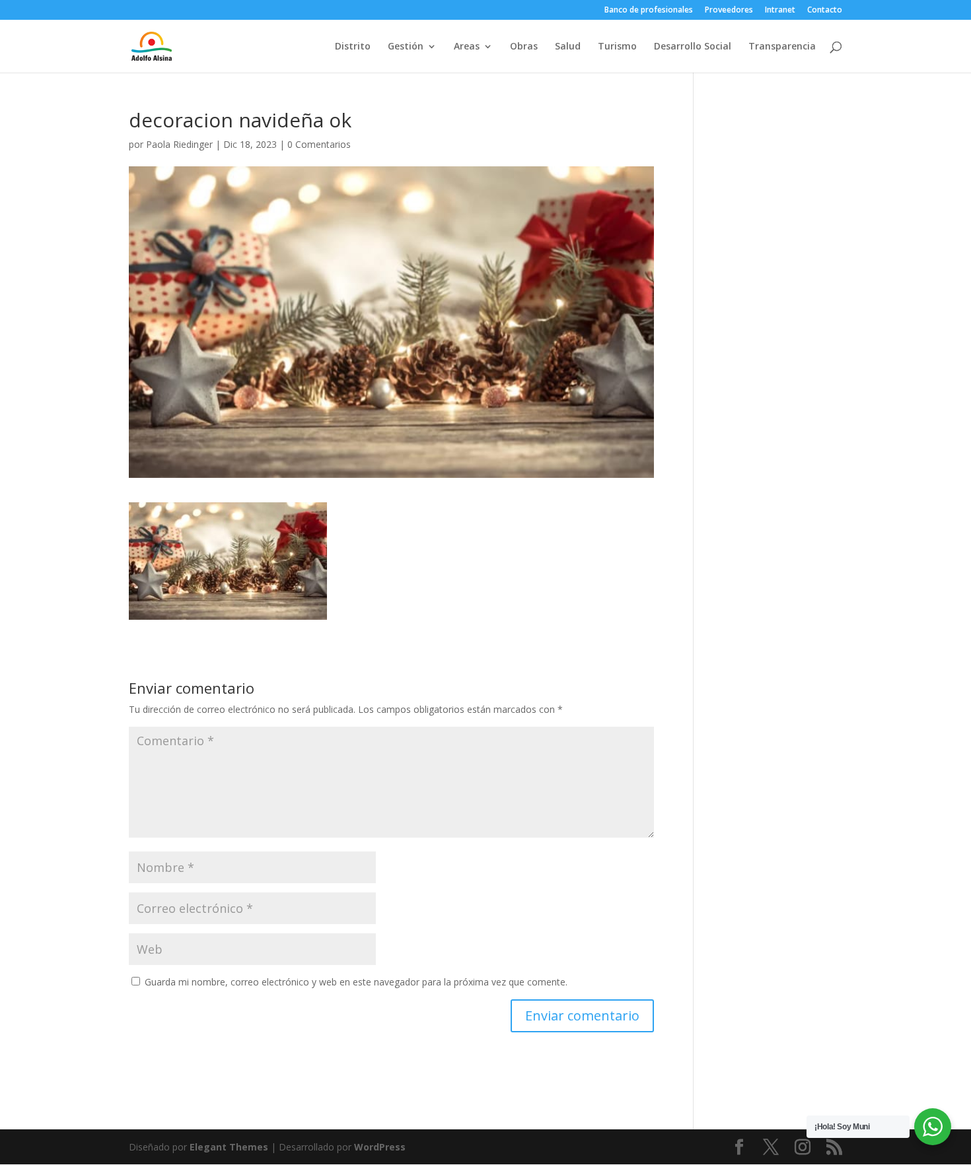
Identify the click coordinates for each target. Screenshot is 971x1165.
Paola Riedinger (179, 144)
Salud (568, 47)
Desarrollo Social (692, 47)
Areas (467, 47)
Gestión (405, 47)
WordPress (380, 1147)
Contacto (824, 10)
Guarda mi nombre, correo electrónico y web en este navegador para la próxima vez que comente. (356, 982)
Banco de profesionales (648, 10)
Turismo (617, 47)
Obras (524, 47)
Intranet (780, 10)
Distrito (353, 47)
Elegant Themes (229, 1147)
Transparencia (782, 47)
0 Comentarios (319, 144)
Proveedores (729, 10)
